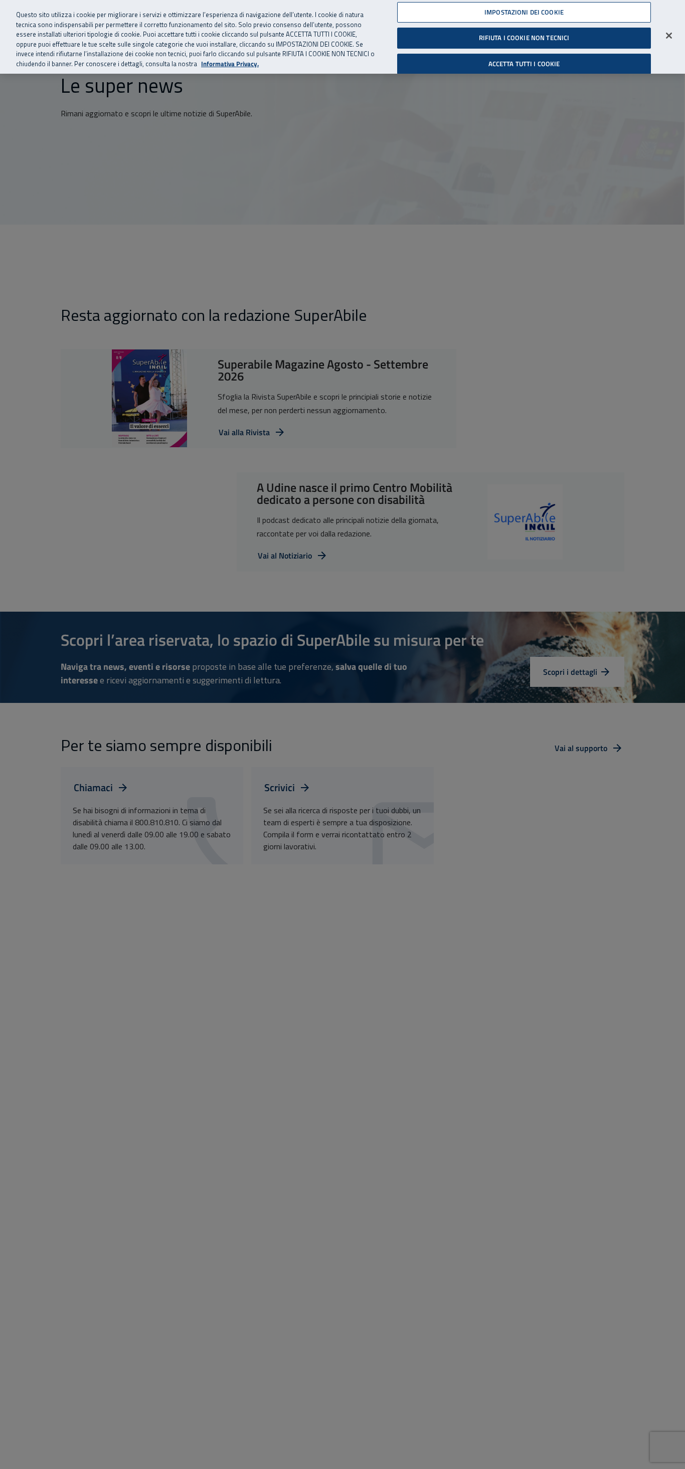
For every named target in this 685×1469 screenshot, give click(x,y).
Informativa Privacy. (230, 64)
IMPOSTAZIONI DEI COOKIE (524, 12)
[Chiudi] (669, 36)
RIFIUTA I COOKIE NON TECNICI (524, 38)
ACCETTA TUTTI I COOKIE (524, 64)
